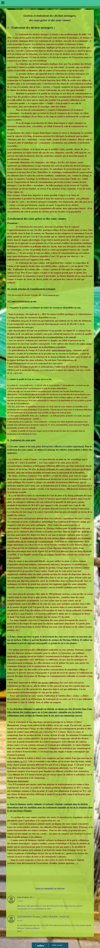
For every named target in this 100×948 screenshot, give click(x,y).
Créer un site (57, 945)
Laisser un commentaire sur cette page (50, 888)
